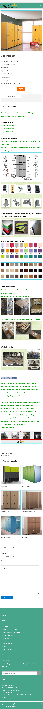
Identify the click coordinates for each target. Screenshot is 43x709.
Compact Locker (12, 453)
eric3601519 (9, 692)
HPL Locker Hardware (7, 635)
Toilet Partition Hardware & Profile (11, 632)
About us (4, 615)
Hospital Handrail (6, 641)
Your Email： (4, 568)
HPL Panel (4, 646)
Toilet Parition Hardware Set (9, 630)
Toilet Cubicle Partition (8, 649)
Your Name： (4, 561)
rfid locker (7, 455)
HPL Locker (11, 64)
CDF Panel (4, 652)
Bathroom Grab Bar (7, 643)
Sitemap (4, 620)
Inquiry (21, 89)
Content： (3, 576)
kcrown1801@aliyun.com (13, 690)
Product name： (5, 553)
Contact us (5, 618)
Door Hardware (6, 638)
